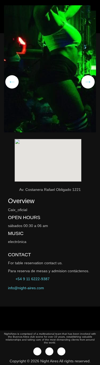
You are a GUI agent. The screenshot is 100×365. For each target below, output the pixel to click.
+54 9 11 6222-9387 (32, 279)
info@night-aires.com (26, 288)
